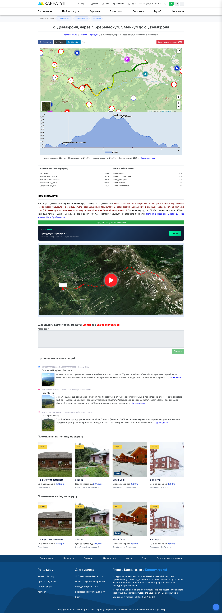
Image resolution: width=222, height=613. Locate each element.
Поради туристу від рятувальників (111, 222)
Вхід (82, 4)
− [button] (178, 106)
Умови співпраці (46, 576)
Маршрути (97, 18)
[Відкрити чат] (216, 607)
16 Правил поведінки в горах (90, 576)
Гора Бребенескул (121, 186)
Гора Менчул (118, 173)
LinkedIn (74, 42)
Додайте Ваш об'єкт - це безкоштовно (158, 593)
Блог (144, 558)
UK (171, 4)
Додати (94, 4)
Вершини (95, 11)
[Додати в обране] (84, 42)
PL (182, 4)
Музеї (157, 11)
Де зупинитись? (81, 18)
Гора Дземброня (120, 179)
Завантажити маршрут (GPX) (170, 42)
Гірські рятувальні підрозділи (90, 581)
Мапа (106, 4)
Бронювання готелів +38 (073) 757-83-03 (134, 597)
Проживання (45, 11)
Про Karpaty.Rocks (47, 581)
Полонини (138, 11)
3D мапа (120, 4)
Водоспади (116, 11)
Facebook (46, 42)
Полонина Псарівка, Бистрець (162, 213)
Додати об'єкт (45, 586)
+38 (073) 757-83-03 (146, 4)
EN (176, 4)
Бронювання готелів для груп (90, 591)
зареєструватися (108, 324)
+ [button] (178, 102)
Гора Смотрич (119, 182)
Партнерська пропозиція (169, 558)
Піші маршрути (70, 11)
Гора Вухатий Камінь (122, 176)
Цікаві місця (177, 11)
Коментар (43, 329)
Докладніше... (175, 377)
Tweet (61, 42)
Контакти (42, 591)
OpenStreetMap (166, 111)
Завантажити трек (148, 158)
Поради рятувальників (86, 586)
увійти (87, 324)
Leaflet (150, 111)
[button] (179, 51)
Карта (129, 558)
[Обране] (165, 4)
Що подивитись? (63, 18)
